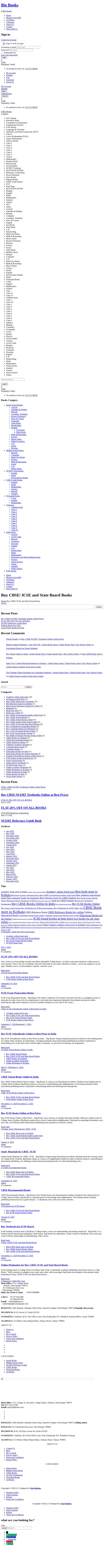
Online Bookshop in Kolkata (17, 770)
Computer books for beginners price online (62, 915)
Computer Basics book (15, 747)
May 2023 (10, 872)
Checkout (10, 80)
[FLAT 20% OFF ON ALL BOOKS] (17, 932)
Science (14, 437)
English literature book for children (22, 919)
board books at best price (44, 901)
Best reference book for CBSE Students (58, 898)
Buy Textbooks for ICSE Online (66, 908)
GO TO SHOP (31, 69)
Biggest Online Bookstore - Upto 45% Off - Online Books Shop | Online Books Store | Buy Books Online (48, 645)
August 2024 (11, 845)
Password (5, 50)
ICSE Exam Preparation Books (17, 993)
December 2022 (12, 881)
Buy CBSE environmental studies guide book (24, 715)
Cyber (13, 498)
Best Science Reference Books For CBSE (23, 706)
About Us (10, 82)
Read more (5, 970)
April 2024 (10, 854)
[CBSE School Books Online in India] (17, 1050)
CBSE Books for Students (16, 738)
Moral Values (16, 469)
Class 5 (14, 519)
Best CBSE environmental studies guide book (58, 895)
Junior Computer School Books (17, 922)
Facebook (12, 1537)
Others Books (16, 569)
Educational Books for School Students (22, 648)
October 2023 (11, 861)
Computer (15, 421)
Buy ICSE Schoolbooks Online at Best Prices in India (28, 1033)
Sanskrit (14, 494)
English (14, 428)
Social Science (17, 562)
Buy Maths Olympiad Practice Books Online (24, 736)
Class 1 (14, 509)
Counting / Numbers (19, 414)
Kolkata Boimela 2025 (88, 922)
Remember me (10, 53)
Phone (10, 1544)
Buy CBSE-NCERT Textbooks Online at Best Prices (22, 619)
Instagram (12, 1539)
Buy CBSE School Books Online (19, 720)
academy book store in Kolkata (37, 892)
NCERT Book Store (14, 765)
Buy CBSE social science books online (21, 722)
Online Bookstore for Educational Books (32, 927)
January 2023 (11, 879)
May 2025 (10, 833)
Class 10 (14, 530)
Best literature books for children (19, 704)
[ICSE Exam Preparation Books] (14, 973)
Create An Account (8, 40)
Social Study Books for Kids (12, 628)
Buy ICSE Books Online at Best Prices (21, 1113)
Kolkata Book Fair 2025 (11, 625)
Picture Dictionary (18, 416)
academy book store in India (14, 891)
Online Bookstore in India (16, 772)
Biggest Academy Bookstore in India (21, 901)
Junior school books (14, 760)
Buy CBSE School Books (16, 717)
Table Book (16, 423)
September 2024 (12, 843)
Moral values (16, 439)
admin (3, 949)
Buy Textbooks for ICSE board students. (37, 908)
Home (3, 601)
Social (13, 446)
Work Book (21, 432)
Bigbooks (10, 708)
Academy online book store (17, 697)
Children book (17, 507)
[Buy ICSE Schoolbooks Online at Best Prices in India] (23, 1009)
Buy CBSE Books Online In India (33, 903)
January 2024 (11, 856)
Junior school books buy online (52, 922)
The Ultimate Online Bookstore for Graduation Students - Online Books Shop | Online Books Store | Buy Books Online (54, 673)
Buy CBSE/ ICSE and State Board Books (23, 724)
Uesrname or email (8, 47)
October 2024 (11, 840)
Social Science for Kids (74, 927)
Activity (14, 407)
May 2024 (10, 852)
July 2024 (10, 847)
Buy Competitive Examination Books (21, 726)
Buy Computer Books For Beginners (21, 729)
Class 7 (14, 523)
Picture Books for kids (15, 774)
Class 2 (14, 512)
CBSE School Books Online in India (20, 1077)
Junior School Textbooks (16, 763)
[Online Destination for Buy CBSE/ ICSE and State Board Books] (19, 1242)
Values (13, 564)
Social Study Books (14, 776)
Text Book (20, 430)
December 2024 (12, 836)
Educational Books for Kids (17, 751)
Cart (8, 77)
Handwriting (16, 425)
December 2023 (12, 858)
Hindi (13, 475)
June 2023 (10, 870)
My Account (6, 86)
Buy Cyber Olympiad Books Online (20, 731)
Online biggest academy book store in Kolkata (63, 925)
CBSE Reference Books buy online (66, 912)
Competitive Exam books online (31, 915)
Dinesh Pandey (12, 639)
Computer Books (13, 749)
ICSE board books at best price (53, 918)
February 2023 (12, 877)
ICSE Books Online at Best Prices (19, 758)
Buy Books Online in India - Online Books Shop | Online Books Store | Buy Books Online (42, 654)
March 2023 (11, 874)
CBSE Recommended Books (18, 740)
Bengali (14, 412)
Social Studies (85, 927)
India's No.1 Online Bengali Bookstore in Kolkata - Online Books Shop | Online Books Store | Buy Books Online (51, 663)
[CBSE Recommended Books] (14, 1168)
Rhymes (14, 448)
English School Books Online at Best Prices (23, 756)
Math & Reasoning (18, 435)
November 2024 (12, 838)
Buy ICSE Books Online (86, 903)
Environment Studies (19, 478)
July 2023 (10, 868)
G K (13, 444)
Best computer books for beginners (23, 898)
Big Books (9, 5)
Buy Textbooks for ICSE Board (17, 1226)
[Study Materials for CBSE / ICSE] (18, 1129)
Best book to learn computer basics (25, 895)
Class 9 (14, 528)
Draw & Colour (17, 419)
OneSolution (35, 1488)
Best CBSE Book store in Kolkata (19, 701)
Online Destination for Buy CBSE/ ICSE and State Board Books (34, 1265)
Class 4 (14, 516)
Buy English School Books (63, 904)
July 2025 (10, 831)
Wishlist (9, 75)
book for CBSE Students (63, 900)
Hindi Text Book (18, 441)
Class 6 (14, 521)
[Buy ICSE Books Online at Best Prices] (17, 1093)
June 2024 (10, 849)
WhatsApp (12, 1535)
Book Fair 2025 (12, 711)
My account (11, 73)
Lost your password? (9, 55)
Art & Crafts (16, 537)
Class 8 (14, 525)
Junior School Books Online (73, 922)
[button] (52, 60)
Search (3, 603)
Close (3, 62)
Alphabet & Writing (19, 410)
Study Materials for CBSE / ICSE (18, 1151)
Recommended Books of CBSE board (56, 927)
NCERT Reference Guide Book (14, 623)
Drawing (14, 544)
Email (10, 1541)
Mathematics (16, 487)
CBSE (81, 908)
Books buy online (13, 713)
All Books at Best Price (15, 699)
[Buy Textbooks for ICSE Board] (13, 1206)
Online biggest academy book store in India (23, 667)
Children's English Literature (17, 745)
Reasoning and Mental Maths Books (25, 557)
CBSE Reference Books (16, 742)
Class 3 (14, 514)
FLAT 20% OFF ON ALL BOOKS (15, 621)
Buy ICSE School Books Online (19, 733)
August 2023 (11, 865)
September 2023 (12, 863)
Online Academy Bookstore (17, 767)
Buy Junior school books (11, 908)
